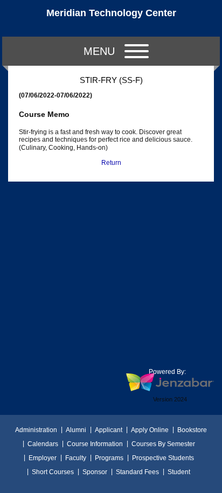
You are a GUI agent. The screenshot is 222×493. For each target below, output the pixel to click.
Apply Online (150, 430)
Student (179, 472)
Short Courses (53, 472)
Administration (36, 430)
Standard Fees (137, 472)
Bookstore (192, 430)
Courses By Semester (163, 444)
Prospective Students (163, 458)
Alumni (76, 430)
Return (111, 162)
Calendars (42, 444)
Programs (109, 458)
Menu (99, 51)
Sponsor (94, 472)
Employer (43, 458)
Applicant (108, 430)
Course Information (95, 444)
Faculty (75, 458)
